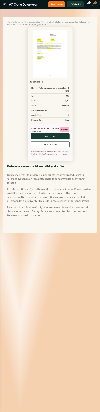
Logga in (75, 4)
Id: (32, 96)
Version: (34, 101)
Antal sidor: (36, 115)
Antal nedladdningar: (39, 110)
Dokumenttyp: (37, 120)
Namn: (34, 88)
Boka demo (57, 4)
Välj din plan (50, 144)
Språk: (33, 105)
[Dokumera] (22, 4)
